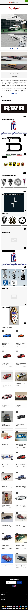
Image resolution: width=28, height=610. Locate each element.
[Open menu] (2, 8)
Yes (26, 1)
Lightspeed (20, 604)
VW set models (5, 464)
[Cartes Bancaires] (14, 608)
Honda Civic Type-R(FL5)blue (5, 344)
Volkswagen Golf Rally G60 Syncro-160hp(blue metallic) (21, 485)
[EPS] (11, 608)
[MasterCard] (5, 606)
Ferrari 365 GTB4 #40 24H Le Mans (20, 405)
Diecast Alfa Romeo (22, 91)
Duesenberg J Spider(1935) (5, 485)
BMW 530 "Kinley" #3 (20, 383)
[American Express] (25, 606)
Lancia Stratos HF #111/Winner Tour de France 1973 (6, 384)
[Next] (24, 31)
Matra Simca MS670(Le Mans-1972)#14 (21, 445)
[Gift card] (8, 608)
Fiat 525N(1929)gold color (6, 506)
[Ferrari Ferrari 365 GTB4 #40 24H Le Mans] (21, 396)
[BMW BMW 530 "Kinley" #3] (21, 376)
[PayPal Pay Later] (25, 608)
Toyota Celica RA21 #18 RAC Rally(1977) (7, 405)
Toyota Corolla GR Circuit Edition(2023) (6, 364)
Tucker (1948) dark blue (21, 565)
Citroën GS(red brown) (6, 565)
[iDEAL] (2, 606)
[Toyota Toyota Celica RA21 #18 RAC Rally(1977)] (7, 396)
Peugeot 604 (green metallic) (20, 546)
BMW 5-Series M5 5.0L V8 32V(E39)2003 (6, 546)
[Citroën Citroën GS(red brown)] (7, 558)
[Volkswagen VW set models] (7, 457)
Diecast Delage (14, 93)
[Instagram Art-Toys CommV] (15, 586)
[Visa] (8, 606)
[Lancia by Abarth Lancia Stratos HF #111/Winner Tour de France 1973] (7, 376)
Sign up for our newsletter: (14, 579)
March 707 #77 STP (6, 444)
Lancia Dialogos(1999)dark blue (6, 425)
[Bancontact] (11, 606)
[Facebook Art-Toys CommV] (13, 586)
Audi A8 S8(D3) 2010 (20, 505)
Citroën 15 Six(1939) (6, 525)
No (10, 2)
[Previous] (3, 31)
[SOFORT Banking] (14, 606)
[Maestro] (19, 606)
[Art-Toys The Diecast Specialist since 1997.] (16, 8)
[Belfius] (22, 606)
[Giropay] (5, 608)
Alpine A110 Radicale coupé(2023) (20, 344)
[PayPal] (22, 608)
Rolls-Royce (8, 91)
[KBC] (2, 608)
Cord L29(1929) (19, 525)
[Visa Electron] (17, 606)
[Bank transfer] (19, 608)
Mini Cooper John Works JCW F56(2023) (21, 364)
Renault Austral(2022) (20, 464)
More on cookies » (15, 2)
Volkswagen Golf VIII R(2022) (20, 425)
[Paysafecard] (16, 608)
